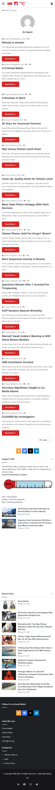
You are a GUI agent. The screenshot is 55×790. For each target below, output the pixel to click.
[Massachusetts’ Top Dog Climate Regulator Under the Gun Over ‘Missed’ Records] (9, 627)
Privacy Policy (9, 763)
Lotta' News (6, 737)
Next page (43, 440)
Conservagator (7, 728)
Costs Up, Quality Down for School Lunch (27, 178)
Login (6, 759)
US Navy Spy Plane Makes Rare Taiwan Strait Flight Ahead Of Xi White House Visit (35, 650)
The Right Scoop (8, 741)
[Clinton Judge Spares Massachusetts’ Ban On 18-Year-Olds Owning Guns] (9, 640)
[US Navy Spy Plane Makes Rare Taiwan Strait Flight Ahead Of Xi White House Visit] (9, 651)
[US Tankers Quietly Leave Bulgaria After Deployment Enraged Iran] (9, 616)
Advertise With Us (11, 755)
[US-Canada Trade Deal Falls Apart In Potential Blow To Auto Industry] (9, 512)
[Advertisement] (27, 561)
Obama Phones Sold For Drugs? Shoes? (26, 233)
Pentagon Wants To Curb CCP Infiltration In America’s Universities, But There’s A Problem (35, 674)
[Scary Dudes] (9, 604)
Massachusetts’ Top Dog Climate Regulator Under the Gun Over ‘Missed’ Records (35, 626)
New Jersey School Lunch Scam (21, 149)
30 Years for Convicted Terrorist (21, 123)
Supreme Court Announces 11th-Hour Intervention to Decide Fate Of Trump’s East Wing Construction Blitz (35, 523)
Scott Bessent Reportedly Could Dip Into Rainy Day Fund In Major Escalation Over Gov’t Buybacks (35, 686)
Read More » (10, 59)
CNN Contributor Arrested (17, 362)
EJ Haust (27, 32)
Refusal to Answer (13, 42)
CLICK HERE (21, 469)
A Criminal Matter (12, 68)
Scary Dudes (23, 601)
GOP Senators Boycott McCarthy (22, 310)
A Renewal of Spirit (13, 98)
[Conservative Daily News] (16, 3)
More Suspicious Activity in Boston (23, 259)
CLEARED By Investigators (18, 416)
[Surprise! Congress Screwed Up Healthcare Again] (9, 663)
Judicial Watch (7, 733)
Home (5, 10)
